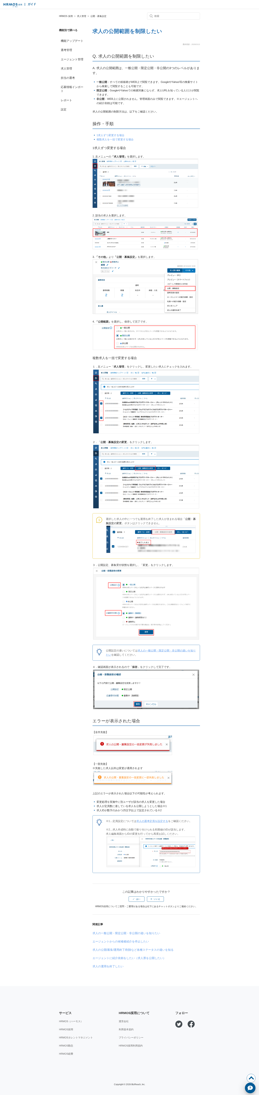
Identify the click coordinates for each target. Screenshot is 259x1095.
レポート (66, 100)
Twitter (178, 1024)
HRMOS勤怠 (66, 1045)
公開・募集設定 (98, 16)
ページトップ (251, 1078)
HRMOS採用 (66, 1029)
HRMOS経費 (66, 1053)
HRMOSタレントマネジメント (76, 1037)
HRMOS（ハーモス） (71, 1021)
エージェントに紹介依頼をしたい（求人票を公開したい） (129, 958)
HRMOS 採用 (13, 5)
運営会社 (124, 1021)
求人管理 (81, 16)
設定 (63, 109)
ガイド (32, 4)
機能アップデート (72, 40)
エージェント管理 (72, 59)
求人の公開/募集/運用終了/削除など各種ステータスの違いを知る (133, 949)
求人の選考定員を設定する (152, 821)
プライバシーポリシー (131, 1037)
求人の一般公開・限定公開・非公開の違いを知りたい (126, 933)
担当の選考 (68, 77)
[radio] (136, 899)
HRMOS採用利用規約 (131, 1045)
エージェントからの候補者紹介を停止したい (120, 941)
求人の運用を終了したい (108, 966)
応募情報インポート (72, 89)
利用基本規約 (126, 1029)
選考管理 (66, 49)
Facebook (191, 1024)
